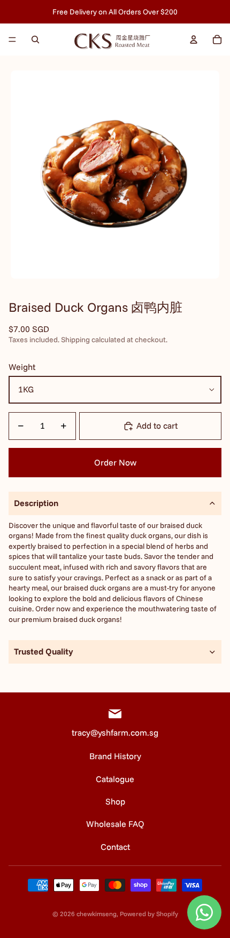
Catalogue (115, 779)
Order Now (115, 462)
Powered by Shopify (149, 914)
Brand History (115, 756)
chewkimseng (96, 914)
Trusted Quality (43, 651)
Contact (115, 846)
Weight (22, 366)
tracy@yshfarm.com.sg (115, 732)
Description (36, 503)
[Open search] (35, 39)
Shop (115, 801)
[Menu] (12, 39)
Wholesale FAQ (115, 823)
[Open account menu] (193, 39)
